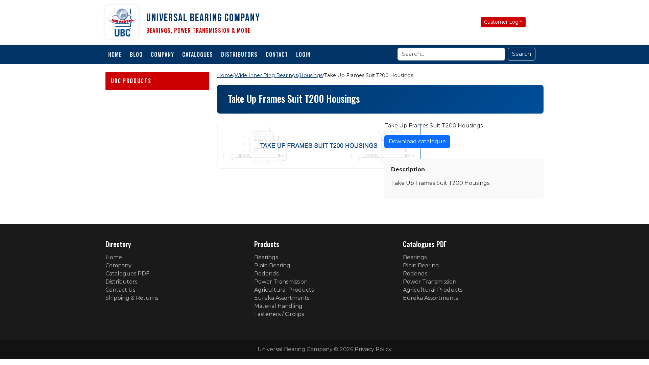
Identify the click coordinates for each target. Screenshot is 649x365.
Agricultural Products (284, 290)
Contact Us (120, 290)
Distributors (239, 54)
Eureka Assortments (281, 298)
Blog (136, 54)
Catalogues (197, 54)
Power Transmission (281, 281)
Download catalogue (417, 141)
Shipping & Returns (131, 298)
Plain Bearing (272, 265)
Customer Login (503, 22)
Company (162, 54)
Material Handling (278, 306)
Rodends (266, 273)
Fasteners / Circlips (279, 314)
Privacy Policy (373, 349)
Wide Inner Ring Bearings (266, 75)
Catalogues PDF (127, 273)
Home (115, 54)
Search (521, 54)
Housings (310, 75)
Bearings (266, 257)
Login (303, 54)
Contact (277, 54)
